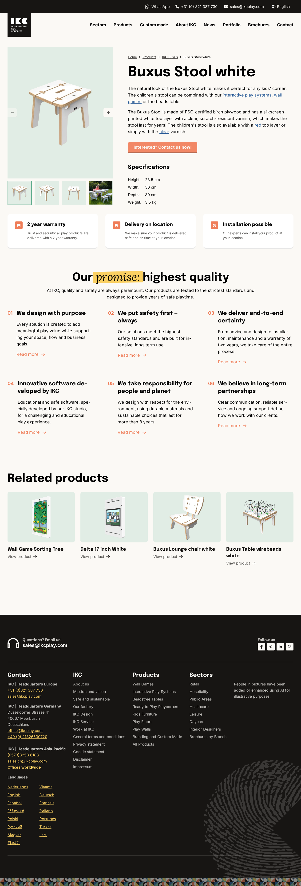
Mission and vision (89, 691)
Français (47, 802)
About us (81, 684)
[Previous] (12, 112)
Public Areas (201, 699)
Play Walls (142, 729)
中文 (43, 834)
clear (164, 131)
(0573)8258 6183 (23, 755)
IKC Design (83, 714)
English (14, 794)
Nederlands (18, 786)
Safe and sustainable (91, 699)
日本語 (14, 842)
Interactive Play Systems (154, 691)
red (258, 125)
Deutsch (47, 794)
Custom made (154, 24)
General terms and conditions (99, 736)
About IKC (186, 24)
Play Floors (142, 721)
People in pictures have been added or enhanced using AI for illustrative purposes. (262, 690)
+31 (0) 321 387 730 (199, 6)
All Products (143, 744)
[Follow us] (261, 646)
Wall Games (143, 684)
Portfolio (232, 24)
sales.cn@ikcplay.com (27, 761)
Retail (194, 684)
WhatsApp (160, 6)
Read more (27, 354)
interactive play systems (247, 95)
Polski (13, 818)
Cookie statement (88, 751)
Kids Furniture (145, 714)
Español (15, 802)
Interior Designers (205, 729)
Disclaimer (82, 759)
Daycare (197, 721)
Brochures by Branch (208, 736)
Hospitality (199, 691)
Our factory (83, 706)
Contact (285, 24)
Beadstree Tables (148, 699)
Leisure (196, 714)
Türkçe (45, 826)
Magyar (14, 834)
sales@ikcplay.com (247, 6)
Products (123, 24)
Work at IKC (83, 729)
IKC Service (83, 721)
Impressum (82, 766)
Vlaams (46, 786)
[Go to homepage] (19, 25)
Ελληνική (16, 810)
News (209, 24)
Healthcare (199, 706)
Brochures (258, 24)
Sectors (98, 24)
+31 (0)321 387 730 (25, 690)
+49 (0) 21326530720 (27, 736)
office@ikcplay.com (25, 730)
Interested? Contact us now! (163, 147)
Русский (15, 826)
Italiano (46, 810)
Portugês (48, 818)
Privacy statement (89, 744)
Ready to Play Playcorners (156, 706)
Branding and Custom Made (157, 736)
